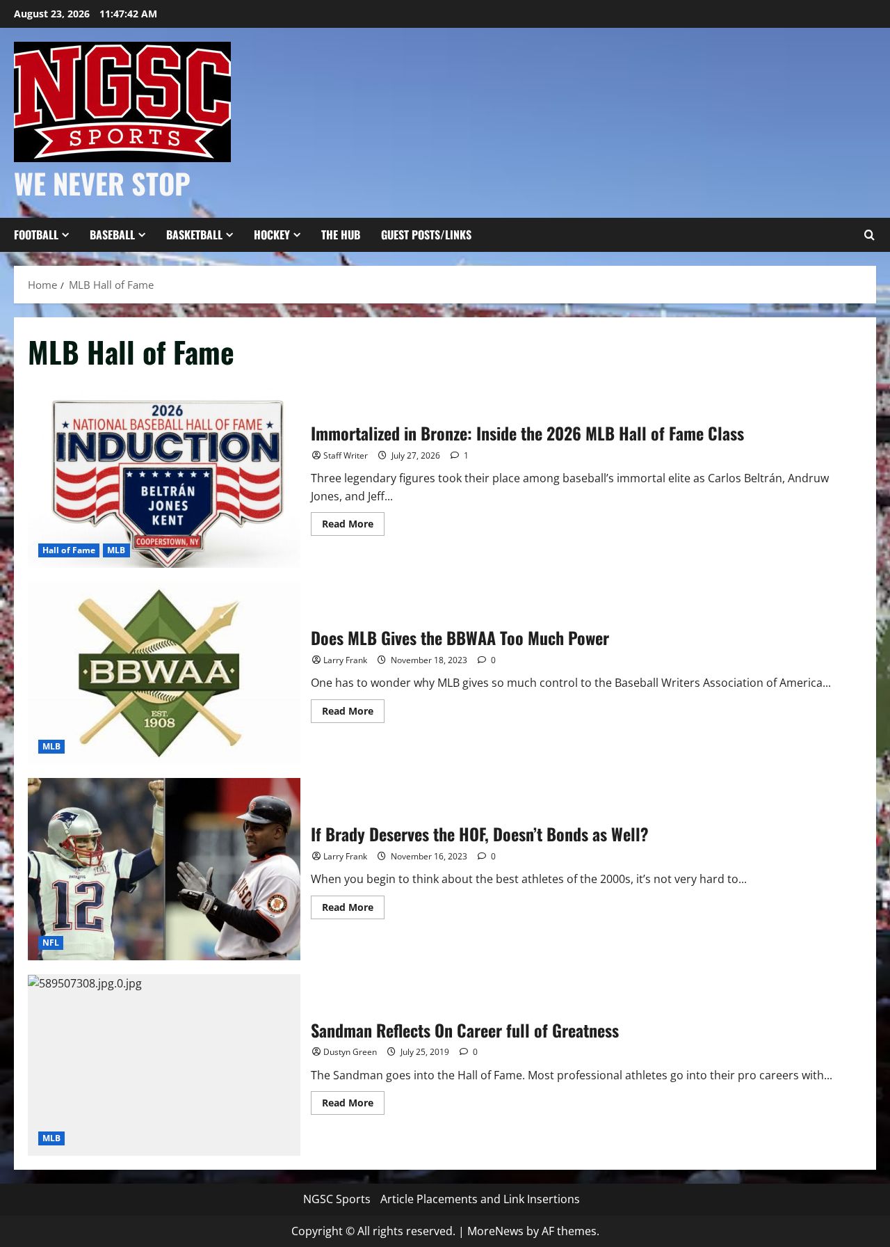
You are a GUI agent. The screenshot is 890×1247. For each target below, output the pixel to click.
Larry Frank (345, 660)
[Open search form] (869, 235)
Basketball (194, 234)
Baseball (112, 234)
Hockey (272, 234)
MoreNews (495, 1231)
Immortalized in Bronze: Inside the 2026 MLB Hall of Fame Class (164, 477)
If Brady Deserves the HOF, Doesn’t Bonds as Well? (164, 869)
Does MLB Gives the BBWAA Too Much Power (164, 673)
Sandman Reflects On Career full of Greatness (164, 1065)
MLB (116, 550)
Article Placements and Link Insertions (480, 1199)
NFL (50, 942)
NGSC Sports (337, 1199)
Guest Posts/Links (426, 234)
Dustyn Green (350, 1052)
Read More (353, 526)
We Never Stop (102, 183)
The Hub (340, 234)
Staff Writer (345, 455)
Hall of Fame (68, 550)
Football (36, 234)
